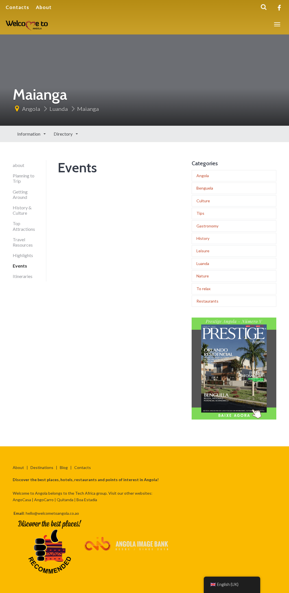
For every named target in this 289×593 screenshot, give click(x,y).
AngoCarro (44, 499)
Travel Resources (23, 242)
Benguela (204, 188)
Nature (202, 275)
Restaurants (207, 301)
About (44, 7)
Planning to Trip (23, 178)
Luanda (58, 108)
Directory (63, 133)
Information (29, 133)
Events (20, 265)
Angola (31, 108)
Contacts (17, 7)
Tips (200, 213)
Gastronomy (207, 225)
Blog (64, 467)
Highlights (23, 255)
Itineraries (22, 276)
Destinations (41, 467)
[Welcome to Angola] (27, 24)
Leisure (202, 250)
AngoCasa (22, 499)
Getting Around (20, 194)
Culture (203, 200)
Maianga (88, 108)
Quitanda (65, 499)
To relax (203, 288)
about (18, 165)
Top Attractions (24, 226)
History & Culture (22, 210)
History (202, 238)
